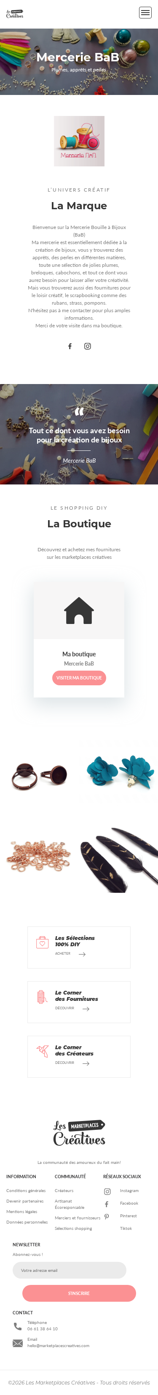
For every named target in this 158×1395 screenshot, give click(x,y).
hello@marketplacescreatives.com (58, 1345)
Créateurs (64, 1190)
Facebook (129, 1202)
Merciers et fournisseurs (77, 1217)
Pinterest (128, 1215)
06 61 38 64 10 (42, 1328)
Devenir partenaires (24, 1200)
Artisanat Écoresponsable (69, 1204)
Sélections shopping (73, 1228)
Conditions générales (26, 1190)
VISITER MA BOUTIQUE (79, 677)
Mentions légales (21, 1211)
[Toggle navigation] (145, 12)
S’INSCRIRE (79, 1293)
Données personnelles (27, 1221)
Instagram (129, 1190)
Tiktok (126, 1228)
